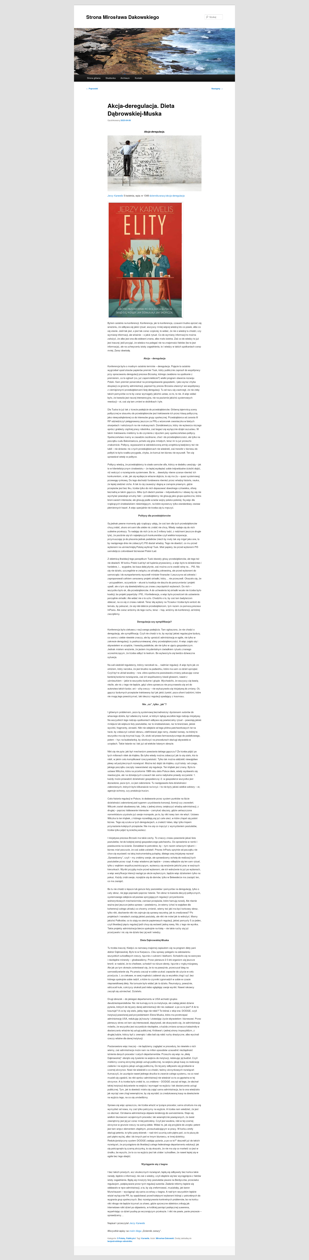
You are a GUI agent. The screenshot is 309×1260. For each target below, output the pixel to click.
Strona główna (93, 77)
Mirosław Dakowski (165, 1238)
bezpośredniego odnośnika (120, 1241)
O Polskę (121, 1238)
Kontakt (138, 77)
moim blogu (135, 1230)
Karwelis (145, 1238)
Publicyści (131, 1238)
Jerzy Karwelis (115, 195)
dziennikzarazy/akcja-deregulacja (167, 195)
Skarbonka (111, 77)
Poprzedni (92, 88)
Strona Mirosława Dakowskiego (122, 16)
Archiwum (125, 77)
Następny (217, 88)
